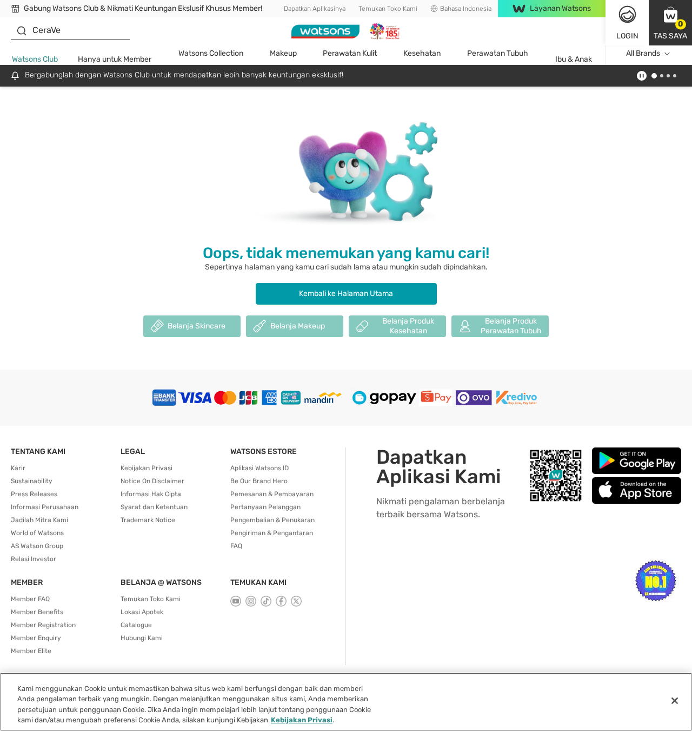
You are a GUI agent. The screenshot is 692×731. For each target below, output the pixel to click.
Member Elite (31, 651)
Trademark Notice (148, 520)
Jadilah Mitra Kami (39, 520)
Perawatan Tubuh (497, 53)
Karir (18, 468)
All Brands (643, 53)
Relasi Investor (33, 559)
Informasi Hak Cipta (151, 494)
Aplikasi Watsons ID (259, 468)
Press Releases (34, 494)
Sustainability (31, 481)
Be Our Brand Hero (259, 481)
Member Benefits (37, 612)
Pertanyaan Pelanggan (265, 507)
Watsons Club (35, 59)
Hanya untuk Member (114, 59)
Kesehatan (422, 53)
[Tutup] (675, 701)
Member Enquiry (36, 638)
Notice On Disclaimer (152, 481)
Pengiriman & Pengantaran (271, 533)
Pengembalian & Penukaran (272, 520)
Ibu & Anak (573, 59)
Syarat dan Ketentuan (154, 507)
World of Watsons (37, 533)
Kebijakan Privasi (146, 468)
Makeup (283, 53)
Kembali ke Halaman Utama (346, 293)
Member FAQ (30, 599)
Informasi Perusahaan (44, 507)
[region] (346, 702)
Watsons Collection (210, 53)
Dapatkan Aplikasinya (314, 8)
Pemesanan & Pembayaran (272, 494)
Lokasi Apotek (142, 612)
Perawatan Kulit (350, 53)
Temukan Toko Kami (387, 8)
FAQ (236, 546)
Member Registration (43, 625)
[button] (670, 22)
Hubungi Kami (142, 638)
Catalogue (136, 625)
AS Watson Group (37, 546)
